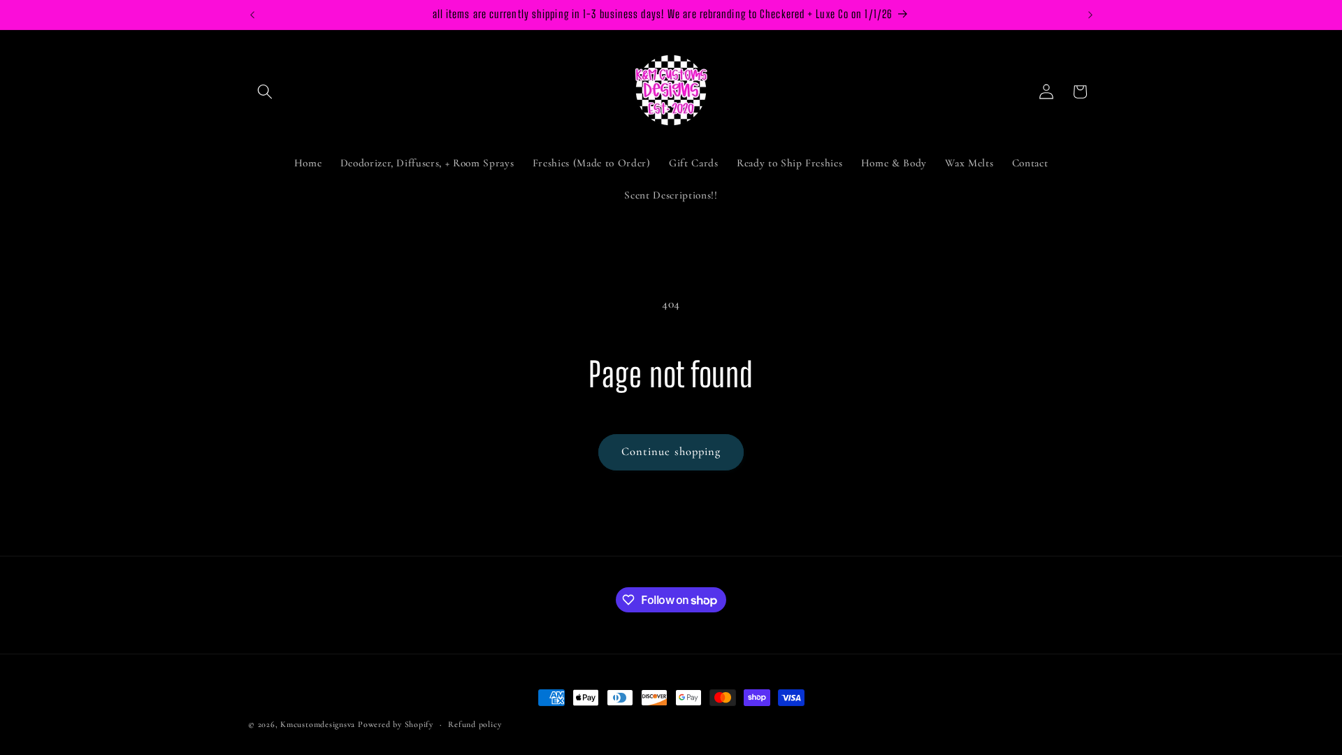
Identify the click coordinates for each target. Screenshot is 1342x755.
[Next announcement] (1090, 14)
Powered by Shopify (395, 724)
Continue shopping (671, 452)
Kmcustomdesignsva (317, 724)
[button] (265, 91)
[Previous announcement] (252, 14)
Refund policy (474, 724)
